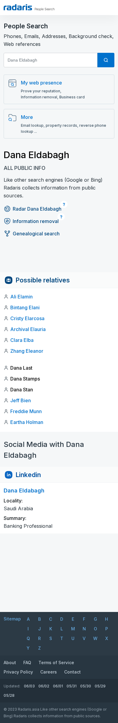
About (10, 662)
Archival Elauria (28, 329)
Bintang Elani (25, 307)
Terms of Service (56, 662)
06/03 (29, 686)
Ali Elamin (21, 297)
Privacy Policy (18, 671)
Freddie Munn (26, 411)
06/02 (43, 686)
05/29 (100, 686)
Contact (72, 671)
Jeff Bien (20, 400)
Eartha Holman (26, 422)
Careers (48, 671)
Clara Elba (22, 340)
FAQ (27, 662)
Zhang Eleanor (26, 351)
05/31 (72, 686)
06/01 (58, 686)
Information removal (36, 221)
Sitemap (12, 618)
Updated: (12, 686)
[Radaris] (18, 7)
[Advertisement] (59, 258)
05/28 (9, 695)
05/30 (85, 686)
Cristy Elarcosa (27, 318)
